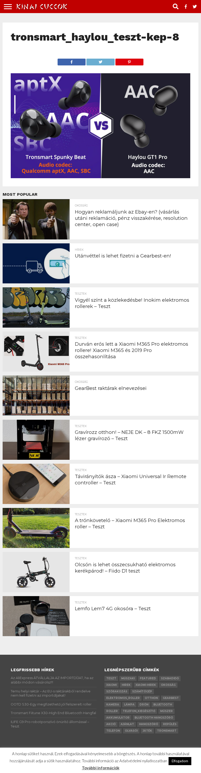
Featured (148, 678)
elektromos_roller (123, 698)
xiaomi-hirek (146, 685)
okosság (168, 685)
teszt (111, 678)
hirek (126, 685)
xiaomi (111, 685)
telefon (113, 730)
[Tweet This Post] (100, 60)
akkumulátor (118, 717)
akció (111, 724)
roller (112, 711)
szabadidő (170, 678)
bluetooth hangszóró (154, 717)
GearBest (171, 698)
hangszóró (148, 724)
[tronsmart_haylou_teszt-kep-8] (101, 176)
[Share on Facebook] (72, 60)
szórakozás (116, 691)
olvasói (131, 730)
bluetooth (162, 704)
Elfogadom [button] (180, 761)
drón (143, 704)
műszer (166, 711)
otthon (151, 698)
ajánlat (127, 724)
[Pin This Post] (129, 60)
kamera (112, 704)
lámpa (129, 704)
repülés (169, 724)
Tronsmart (166, 730)
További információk (100, 767)
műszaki (128, 678)
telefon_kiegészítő (139, 711)
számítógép (142, 691)
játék (147, 730)
